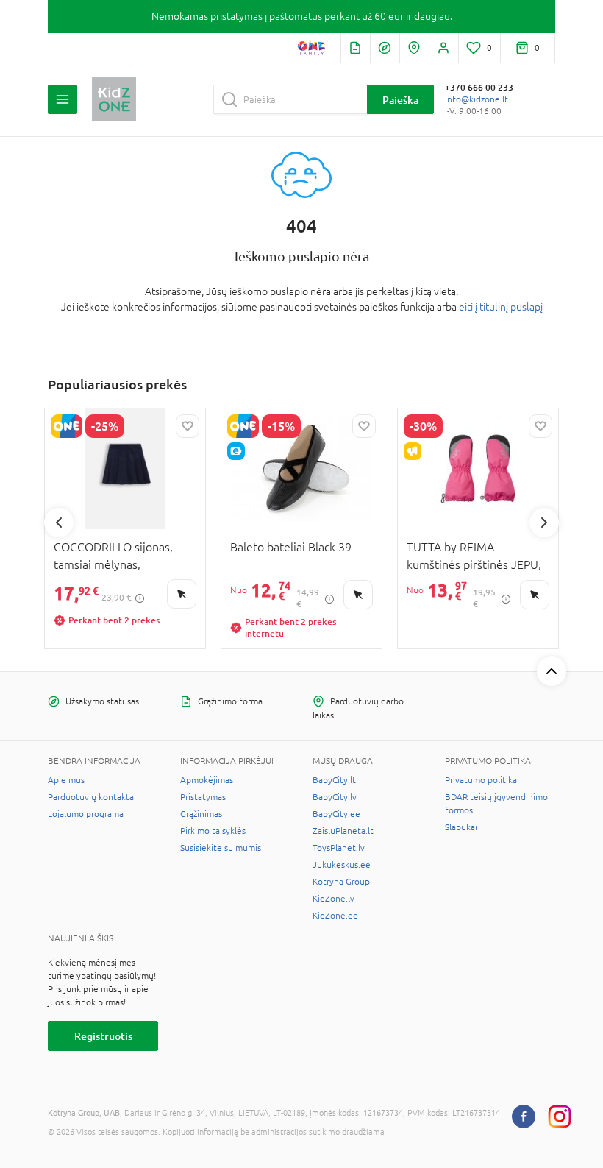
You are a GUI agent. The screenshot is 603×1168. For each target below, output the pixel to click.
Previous (59, 522)
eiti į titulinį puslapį (501, 307)
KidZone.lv (333, 898)
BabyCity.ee (336, 814)
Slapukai (461, 827)
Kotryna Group (341, 882)
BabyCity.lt (334, 780)
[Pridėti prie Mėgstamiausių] (187, 426)
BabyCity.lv (335, 797)
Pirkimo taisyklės (213, 831)
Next (544, 522)
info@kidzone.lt (476, 99)
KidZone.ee (335, 915)
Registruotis (103, 1036)
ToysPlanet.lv (339, 848)
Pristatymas (203, 797)
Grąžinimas (201, 814)
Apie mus (66, 780)
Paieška (400, 99)
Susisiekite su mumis (220, 848)
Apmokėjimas (206, 780)
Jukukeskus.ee (342, 865)
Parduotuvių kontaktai (92, 797)
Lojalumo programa (86, 814)
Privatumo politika (481, 780)
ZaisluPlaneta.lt (343, 831)
